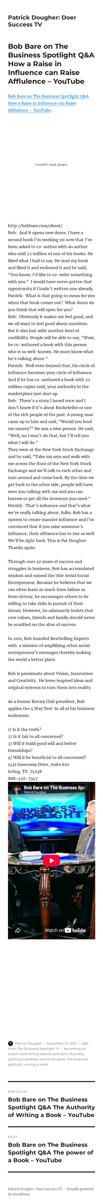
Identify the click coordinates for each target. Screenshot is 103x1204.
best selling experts (36, 1054)
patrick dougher (52, 1059)
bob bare (60, 1054)
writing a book (36, 1064)
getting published (23, 1059)
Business (76, 1054)
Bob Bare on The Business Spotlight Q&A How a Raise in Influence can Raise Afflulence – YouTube (48, 103)
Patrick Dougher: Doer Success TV (35, 1189)
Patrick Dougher (28, 1043)
